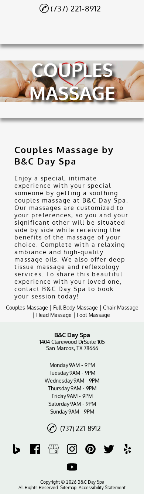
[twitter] (109, 449)
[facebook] (35, 449)
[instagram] (72, 449)
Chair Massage (120, 307)
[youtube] (72, 467)
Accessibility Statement (102, 487)
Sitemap (68, 487)
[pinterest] (90, 449)
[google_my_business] (53, 449)
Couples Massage (27, 307)
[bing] (16, 449)
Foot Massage (93, 315)
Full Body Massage (75, 307)
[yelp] (127, 449)
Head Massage (54, 315)
